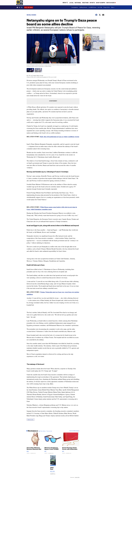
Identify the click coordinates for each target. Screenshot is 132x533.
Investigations (75, 7)
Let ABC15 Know (92, 7)
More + (113, 7)
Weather (85, 2)
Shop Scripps (100, 2)
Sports (92, 2)
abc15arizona (20, 7)
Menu (65, 2)
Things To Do (106, 7)
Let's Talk (100, 7)
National (78, 2)
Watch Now (110, 2)
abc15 (18, 7)
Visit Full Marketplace (74, 430)
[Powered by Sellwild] (77, 477)
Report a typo (31, 419)
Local (71, 2)
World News (31, 15)
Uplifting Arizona (83, 7)
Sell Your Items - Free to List (45, 431)
